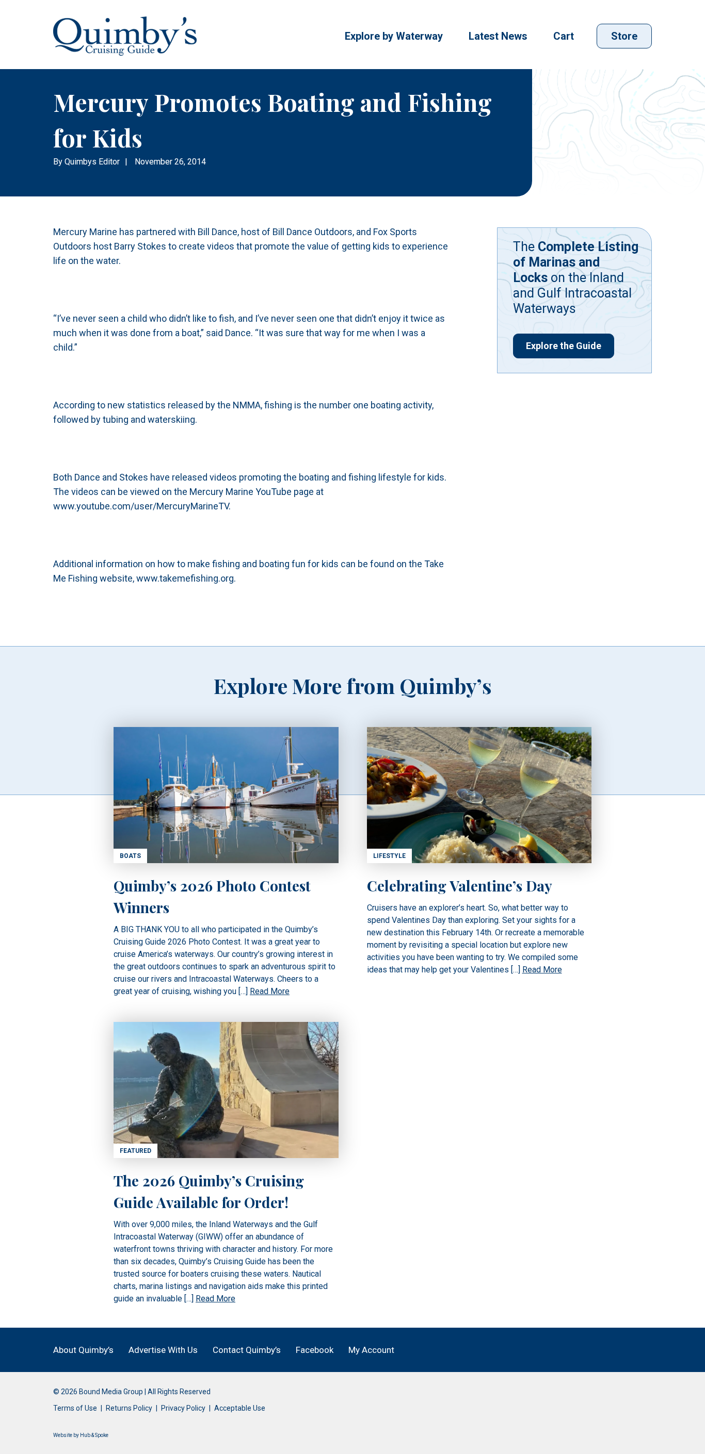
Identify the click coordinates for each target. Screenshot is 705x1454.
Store (624, 36)
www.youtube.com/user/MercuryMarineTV (141, 506)
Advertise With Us (163, 1350)
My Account (371, 1350)
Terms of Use (75, 1408)
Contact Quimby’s (247, 1350)
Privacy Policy (183, 1408)
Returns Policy (129, 1408)
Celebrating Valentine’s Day (459, 885)
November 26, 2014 (170, 162)
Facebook (314, 1350)
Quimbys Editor (92, 162)
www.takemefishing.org (185, 578)
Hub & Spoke (94, 1435)
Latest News (498, 36)
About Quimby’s (83, 1350)
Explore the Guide (563, 345)
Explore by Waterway (394, 36)
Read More (270, 991)
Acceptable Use (239, 1408)
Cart (563, 36)
